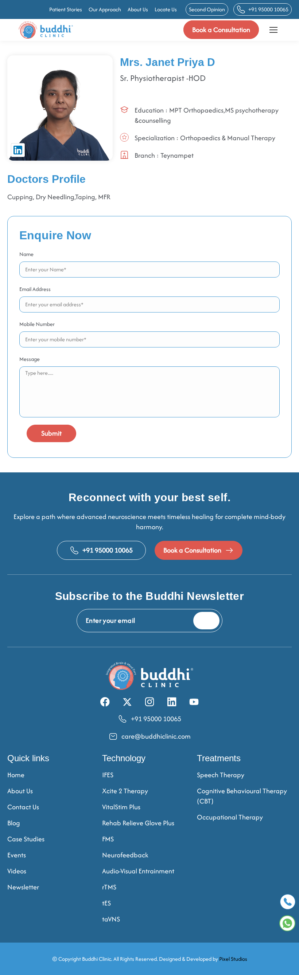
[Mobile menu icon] (273, 30)
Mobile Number (37, 324)
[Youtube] (194, 702)
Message (29, 359)
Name (26, 254)
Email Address (35, 289)
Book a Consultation (221, 30)
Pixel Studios (233, 959)
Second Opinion (207, 9)
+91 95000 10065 (268, 9)
